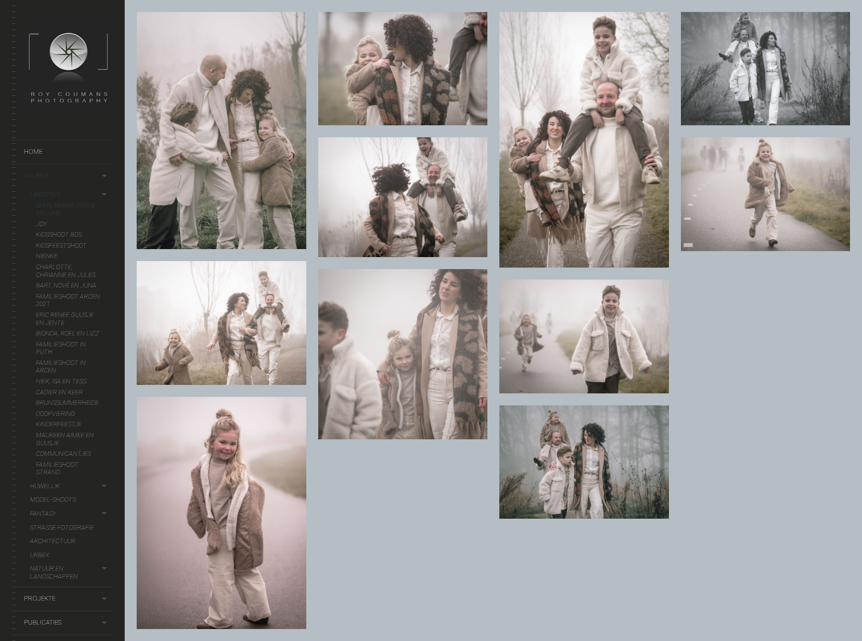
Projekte (39, 598)
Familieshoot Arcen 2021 (68, 300)
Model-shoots (53, 499)
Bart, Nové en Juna (66, 285)
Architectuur (52, 541)
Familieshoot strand (57, 468)
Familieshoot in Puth (61, 348)
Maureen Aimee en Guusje (65, 439)
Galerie (36, 175)
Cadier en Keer (59, 392)
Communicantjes (63, 453)
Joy (41, 224)
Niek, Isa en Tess (61, 381)
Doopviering (55, 413)
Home (33, 151)
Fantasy (43, 513)
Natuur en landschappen (54, 572)
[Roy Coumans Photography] (68, 107)
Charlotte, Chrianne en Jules (65, 271)
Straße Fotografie (62, 527)
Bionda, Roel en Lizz (67, 333)
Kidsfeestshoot (61, 245)
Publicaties (42, 622)
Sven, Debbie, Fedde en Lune (65, 209)
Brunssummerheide (67, 402)
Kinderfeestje (58, 424)
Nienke (46, 256)
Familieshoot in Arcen (61, 366)
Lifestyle (45, 194)
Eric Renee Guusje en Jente (65, 318)
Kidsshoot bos (59, 234)
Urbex (39, 555)
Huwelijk (45, 486)
